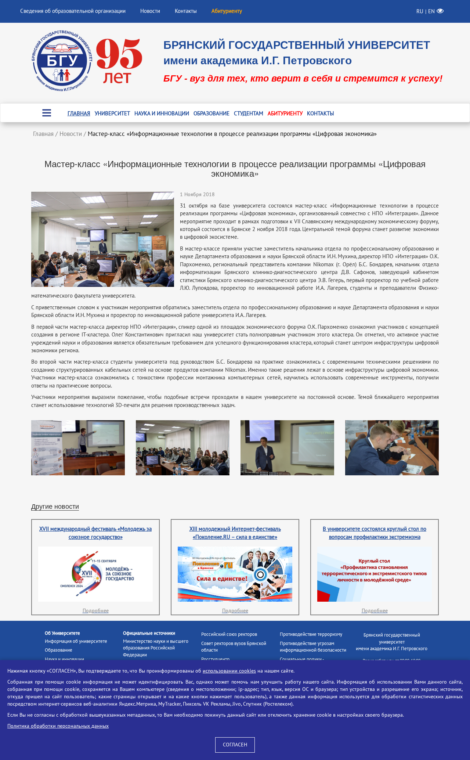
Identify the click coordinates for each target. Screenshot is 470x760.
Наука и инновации (161, 113)
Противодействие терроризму (311, 634)
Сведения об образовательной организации (73, 11)
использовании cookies (229, 671)
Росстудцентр (215, 659)
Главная (79, 113)
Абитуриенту (285, 113)
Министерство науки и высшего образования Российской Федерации (155, 648)
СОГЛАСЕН (235, 745)
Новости (150, 11)
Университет (112, 113)
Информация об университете (76, 641)
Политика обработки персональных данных (58, 726)
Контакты (186, 11)
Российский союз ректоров (229, 634)
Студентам (248, 113)
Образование (211, 113)
